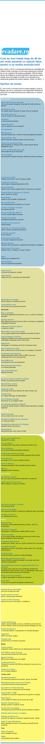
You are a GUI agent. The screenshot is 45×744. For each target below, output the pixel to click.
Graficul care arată (7, 414)
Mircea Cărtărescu (7, 448)
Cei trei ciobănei (6, 155)
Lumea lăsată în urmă (8, 304)
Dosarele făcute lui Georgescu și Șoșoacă (15, 192)
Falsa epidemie (6, 429)
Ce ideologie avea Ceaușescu (11, 353)
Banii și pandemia (7, 313)
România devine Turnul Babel (11, 589)
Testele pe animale (7, 535)
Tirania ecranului (7, 647)
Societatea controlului (8, 546)
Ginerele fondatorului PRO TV (11, 213)
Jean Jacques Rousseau (9, 370)
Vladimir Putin (6, 394)
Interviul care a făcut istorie (10, 248)
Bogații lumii (5, 343)
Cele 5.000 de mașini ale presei (11, 652)
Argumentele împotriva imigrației (12, 102)
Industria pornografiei (8, 218)
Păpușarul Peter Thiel (8, 138)
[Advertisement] (22, 24)
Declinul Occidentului (8, 629)
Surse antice (5, 580)
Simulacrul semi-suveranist (10, 223)
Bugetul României (7, 124)
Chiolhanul (5, 119)
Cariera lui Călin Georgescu (10, 599)
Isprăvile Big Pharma (8, 662)
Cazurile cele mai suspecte (10, 708)
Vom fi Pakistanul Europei (10, 399)
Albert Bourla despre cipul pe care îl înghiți (15, 682)
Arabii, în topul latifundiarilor (11, 721)
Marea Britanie (6, 197)
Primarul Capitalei (7, 187)
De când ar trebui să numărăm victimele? (15, 379)
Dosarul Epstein (6, 262)
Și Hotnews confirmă (8, 233)
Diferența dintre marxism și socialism (13, 713)
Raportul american (7, 243)
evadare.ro (15, 51)
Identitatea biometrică (8, 677)
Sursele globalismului (8, 622)
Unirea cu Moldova (7, 463)
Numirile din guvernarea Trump (11, 143)
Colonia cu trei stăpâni (8, 509)
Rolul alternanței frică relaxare (11, 365)
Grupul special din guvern (10, 594)
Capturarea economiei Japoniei (11, 326)
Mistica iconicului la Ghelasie (11, 575)
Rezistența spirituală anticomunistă (13, 558)
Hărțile (3, 736)
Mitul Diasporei (6, 133)
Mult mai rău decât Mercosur (10, 438)
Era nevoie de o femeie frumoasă (12, 688)
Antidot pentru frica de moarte (11, 482)
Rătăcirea (4, 468)
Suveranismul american (9, 182)
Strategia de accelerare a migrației (12, 453)
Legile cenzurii (6, 270)
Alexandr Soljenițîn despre (10, 703)
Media (3, 256)
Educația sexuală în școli (9, 716)
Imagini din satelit (7, 389)
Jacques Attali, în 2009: (9, 693)
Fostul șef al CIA (6, 458)
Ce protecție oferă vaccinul (10, 541)
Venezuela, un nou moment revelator (13, 228)
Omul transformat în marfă (10, 348)
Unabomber (5, 634)
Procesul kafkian (6, 443)
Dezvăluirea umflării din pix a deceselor (14, 419)
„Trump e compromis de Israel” (12, 207)
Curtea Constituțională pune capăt (12, 150)
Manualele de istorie (8, 109)
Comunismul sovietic (8, 177)
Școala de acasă (6, 553)
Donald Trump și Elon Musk (10, 238)
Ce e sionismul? (6, 129)
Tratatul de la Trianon (8, 669)
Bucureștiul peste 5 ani (9, 114)
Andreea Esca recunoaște (9, 299)
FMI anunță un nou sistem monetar (13, 331)
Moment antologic (7, 657)
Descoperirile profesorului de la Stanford (15, 424)
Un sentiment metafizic (9, 477)
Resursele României (8, 202)
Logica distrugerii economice (11, 336)
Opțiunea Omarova (7, 319)
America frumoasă (7, 731)
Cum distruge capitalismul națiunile (13, 404)
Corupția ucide (6, 639)
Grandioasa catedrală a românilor (12, 504)
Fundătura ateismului (8, 514)
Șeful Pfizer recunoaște (9, 529)
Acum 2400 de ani (7, 360)
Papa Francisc (6, 698)
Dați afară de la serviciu (9, 384)
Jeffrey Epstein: (6, 275)
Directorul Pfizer (6, 523)
